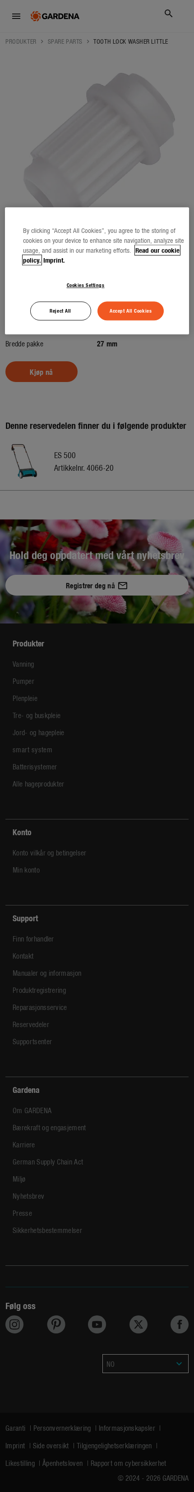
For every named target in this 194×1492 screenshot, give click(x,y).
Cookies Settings (86, 284)
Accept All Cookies (131, 310)
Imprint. (54, 259)
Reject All (60, 310)
